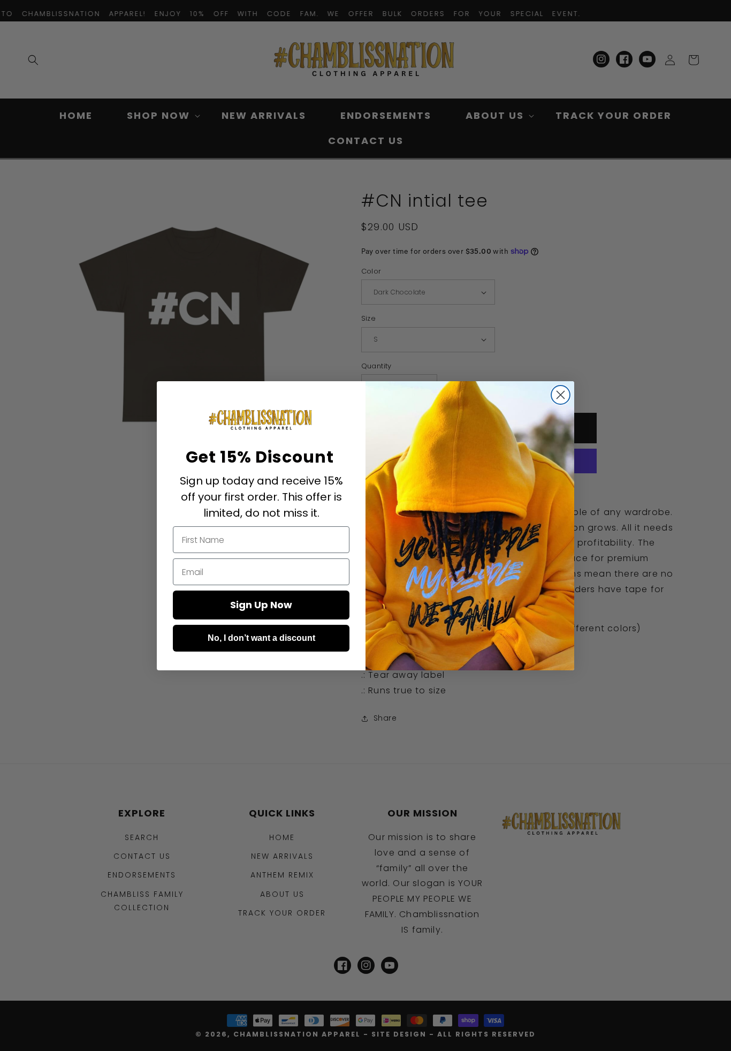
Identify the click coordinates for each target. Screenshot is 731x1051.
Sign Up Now (261, 604)
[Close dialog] (560, 394)
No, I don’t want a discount (261, 637)
